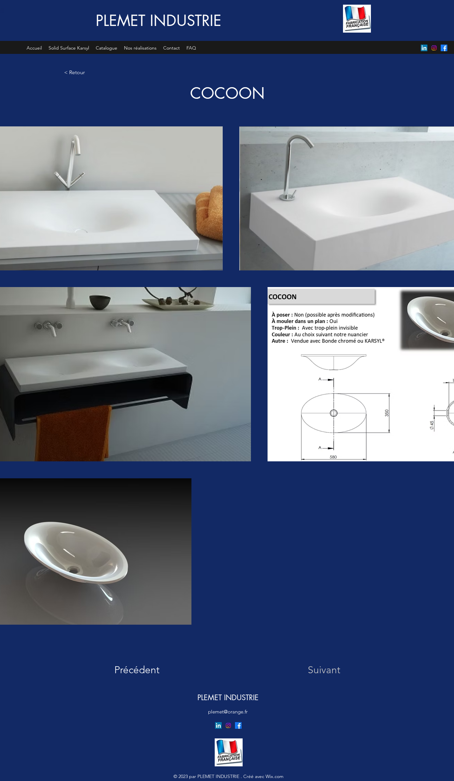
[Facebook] (444, 48)
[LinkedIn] (424, 48)
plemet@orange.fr (228, 711)
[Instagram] (434, 48)
